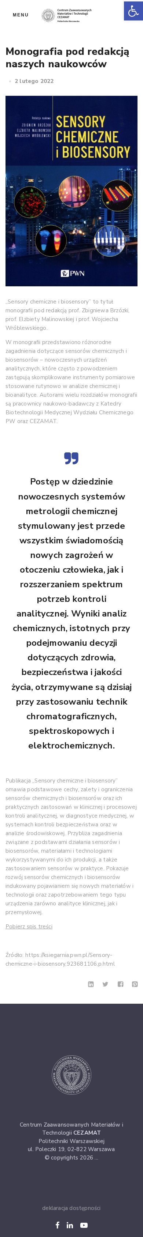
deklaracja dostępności (71, 1208)
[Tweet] (105, 984)
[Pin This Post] (135, 984)
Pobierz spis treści (29, 926)
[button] (133, 10)
